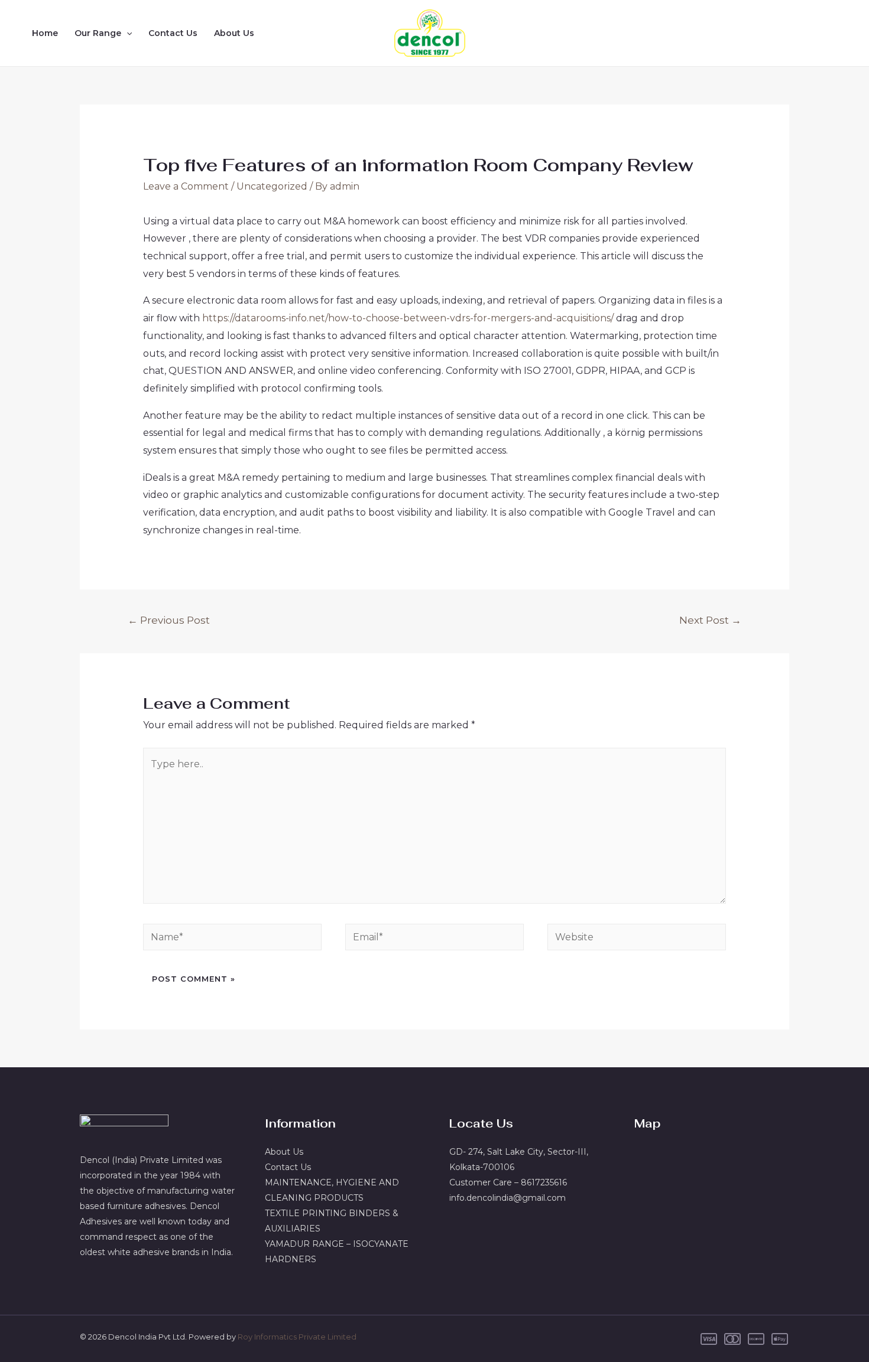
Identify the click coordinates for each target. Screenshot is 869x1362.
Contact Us (172, 33)
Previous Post (169, 620)
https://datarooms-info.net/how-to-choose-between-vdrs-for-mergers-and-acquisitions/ (408, 318)
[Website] (636, 939)
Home (45, 33)
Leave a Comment (186, 186)
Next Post (710, 620)
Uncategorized (271, 186)
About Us (234, 33)
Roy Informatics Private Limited (297, 1336)
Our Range (97, 33)
